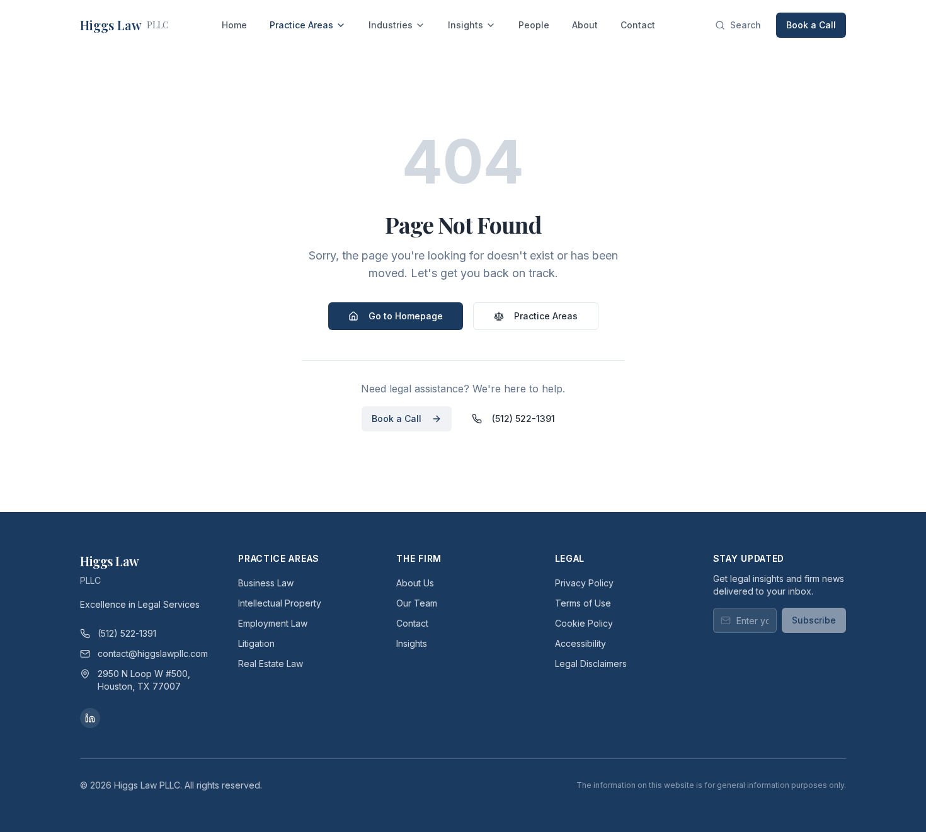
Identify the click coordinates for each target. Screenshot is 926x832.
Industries (391, 25)
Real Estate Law (270, 663)
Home (234, 25)
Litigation (256, 643)
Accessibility (580, 643)
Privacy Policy (584, 583)
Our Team (416, 603)
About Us (415, 583)
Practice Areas (301, 25)
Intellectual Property (279, 603)
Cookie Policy (584, 623)
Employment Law (272, 623)
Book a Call (811, 25)
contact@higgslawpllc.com (153, 653)
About (585, 25)
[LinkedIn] (90, 718)
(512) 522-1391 (523, 418)
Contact (637, 25)
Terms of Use (583, 603)
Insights (465, 25)
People (533, 25)
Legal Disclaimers (591, 663)
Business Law (266, 583)
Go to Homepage (406, 316)
